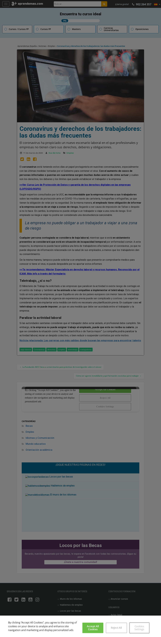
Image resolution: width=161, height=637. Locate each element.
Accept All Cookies (93, 628)
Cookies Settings (139, 628)
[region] (80, 626)
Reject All (116, 627)
